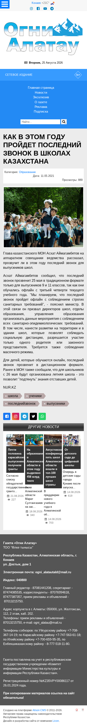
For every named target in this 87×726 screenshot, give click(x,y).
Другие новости (43, 427)
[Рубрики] (5, 4)
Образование (27, 172)
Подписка (41, 111)
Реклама (41, 107)
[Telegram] (52, 8)
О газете (41, 102)
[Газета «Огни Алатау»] (43, 36)
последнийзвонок (21, 403)
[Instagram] (31, 8)
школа (13, 396)
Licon (56, 720)
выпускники (56, 403)
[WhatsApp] (42, 416)
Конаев (36, 2)
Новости (41, 92)
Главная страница (41, 87)
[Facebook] (38, 8)
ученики (35, 396)
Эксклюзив (41, 97)
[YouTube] (45, 8)
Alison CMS (39, 710)
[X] (33, 416)
